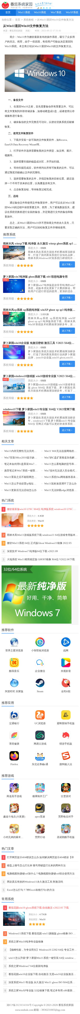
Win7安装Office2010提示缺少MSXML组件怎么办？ (32, 457)
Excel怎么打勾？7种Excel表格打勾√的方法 (29, 890)
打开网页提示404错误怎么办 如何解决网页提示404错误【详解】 (38, 858)
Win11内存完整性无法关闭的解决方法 (25, 451)
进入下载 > (67, 264)
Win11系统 (24, 12)
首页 (7, 12)
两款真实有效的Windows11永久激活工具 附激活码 (33, 881)
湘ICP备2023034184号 (19, 1005)
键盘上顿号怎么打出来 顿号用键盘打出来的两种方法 (34, 865)
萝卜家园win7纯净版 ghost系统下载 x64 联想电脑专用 (35, 276)
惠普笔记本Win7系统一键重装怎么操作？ (27, 470)
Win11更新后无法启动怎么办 (20, 490)
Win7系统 (56, 12)
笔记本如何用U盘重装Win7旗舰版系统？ (27, 464)
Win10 (8, 46)
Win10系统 (40, 12)
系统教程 (28, 19)
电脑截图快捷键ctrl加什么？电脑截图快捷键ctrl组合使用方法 (39, 873)
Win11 (20, 37)
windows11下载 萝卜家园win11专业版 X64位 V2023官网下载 (39, 409)
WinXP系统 (72, 12)
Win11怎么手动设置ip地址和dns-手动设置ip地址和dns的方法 (38, 483)
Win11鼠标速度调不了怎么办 (60, 483)
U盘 (55, 111)
